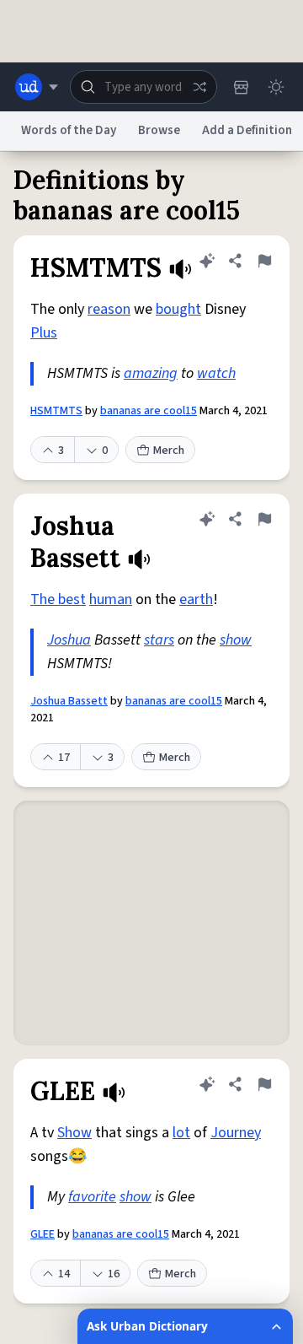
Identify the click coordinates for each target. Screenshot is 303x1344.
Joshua (69, 639)
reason (109, 309)
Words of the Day (68, 130)
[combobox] (143, 87)
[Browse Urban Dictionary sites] (36, 87)
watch (216, 373)
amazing (151, 373)
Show (74, 1132)
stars (159, 639)
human (110, 599)
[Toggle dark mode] (276, 87)
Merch (168, 450)
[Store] (241, 87)
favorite (92, 1196)
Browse (159, 130)
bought (178, 309)
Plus (43, 332)
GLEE (42, 1234)
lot (181, 1132)
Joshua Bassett (69, 701)
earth (196, 599)
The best (58, 599)
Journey (235, 1132)
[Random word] (199, 87)
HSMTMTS (56, 410)
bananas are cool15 (148, 410)
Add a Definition (247, 130)
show (236, 639)
